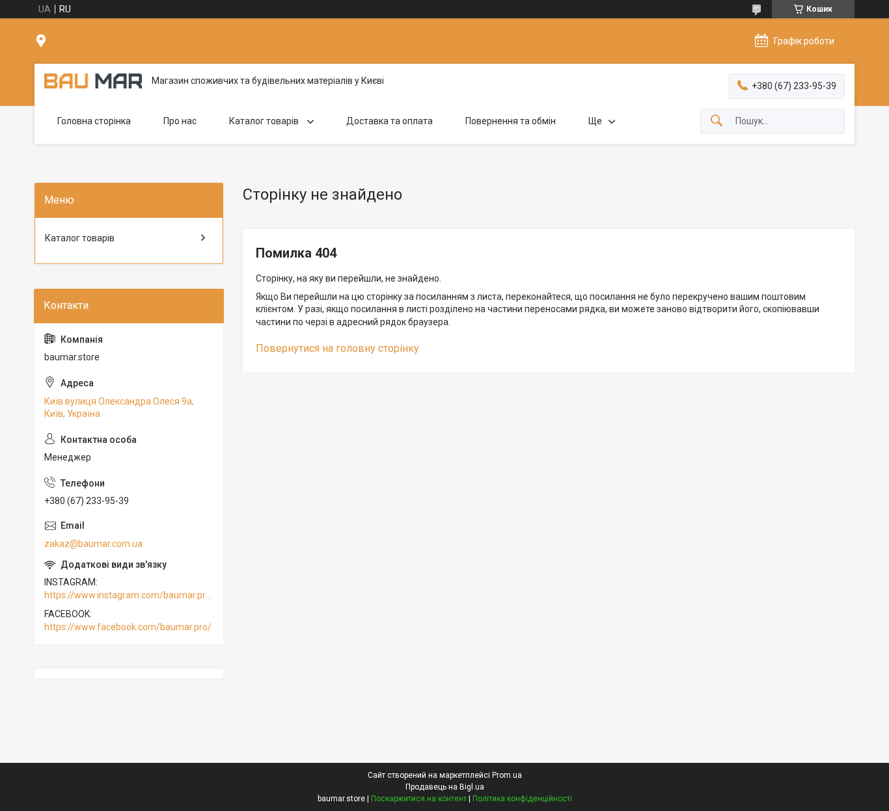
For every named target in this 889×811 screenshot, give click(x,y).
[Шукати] (716, 121)
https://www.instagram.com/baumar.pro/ (128, 595)
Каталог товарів (265, 121)
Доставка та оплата (389, 121)
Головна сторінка (94, 121)
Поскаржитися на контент (419, 798)
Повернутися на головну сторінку (337, 348)
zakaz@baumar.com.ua (93, 543)
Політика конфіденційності (522, 798)
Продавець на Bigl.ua (444, 786)
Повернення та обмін (510, 121)
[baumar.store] (93, 80)
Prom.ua (507, 775)
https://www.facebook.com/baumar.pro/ (128, 627)
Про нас (180, 121)
